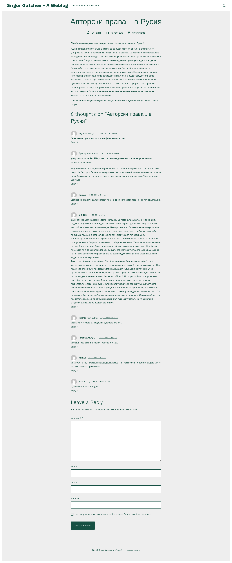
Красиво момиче (133, 550)
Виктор (83, 215)
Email (75, 482)
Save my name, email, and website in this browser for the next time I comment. (113, 514)
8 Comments (138, 33)
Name (75, 466)
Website (75, 498)
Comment (77, 418)
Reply (73, 142)
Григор (98, 33)
